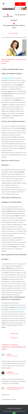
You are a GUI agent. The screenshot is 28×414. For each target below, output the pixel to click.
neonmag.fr (7, 368)
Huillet (9, 354)
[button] (3, 3)
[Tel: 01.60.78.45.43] (8, 14)
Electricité (3, 63)
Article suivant (14, 337)
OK (14, 412)
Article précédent (14, 333)
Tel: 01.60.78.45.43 (8, 16)
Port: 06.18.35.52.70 (20, 15)
